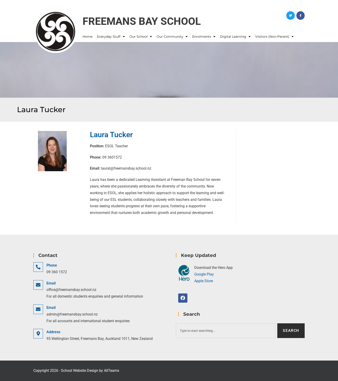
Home (87, 36)
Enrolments (201, 36)
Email (51, 283)
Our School (138, 36)
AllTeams (111, 370)
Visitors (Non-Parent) (272, 36)
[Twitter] (290, 15)
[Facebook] (300, 15)
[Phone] (38, 267)
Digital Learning (233, 36)
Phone (51, 265)
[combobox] (225, 330)
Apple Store (203, 281)
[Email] (38, 285)
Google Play (204, 274)
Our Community (170, 36)
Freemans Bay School (142, 21)
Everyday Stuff (108, 36)
